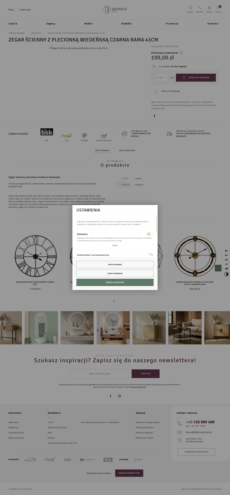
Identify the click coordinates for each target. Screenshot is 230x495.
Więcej (115, 245)
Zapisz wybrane (115, 264)
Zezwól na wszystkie (115, 282)
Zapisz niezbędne (115, 273)
